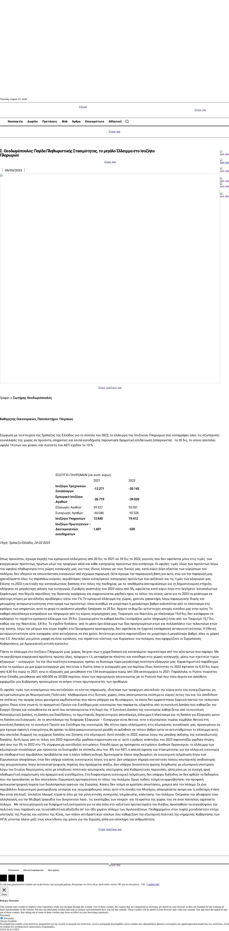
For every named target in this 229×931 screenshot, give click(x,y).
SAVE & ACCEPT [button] (9, 929)
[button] (127, 121)
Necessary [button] (5, 915)
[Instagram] (11, 878)
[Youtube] (20, 878)
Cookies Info (153, 884)
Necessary (9, 918)
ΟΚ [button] (143, 884)
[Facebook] (3, 878)
